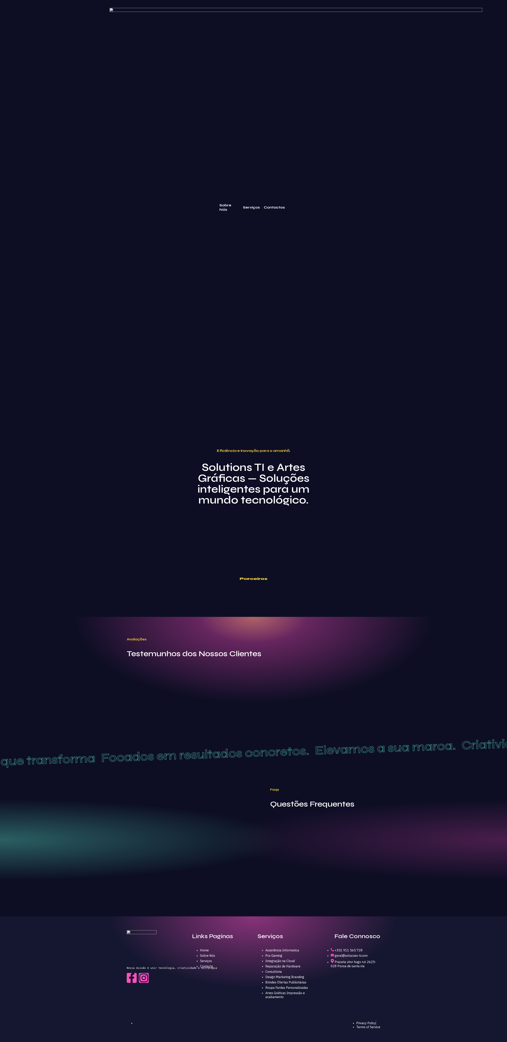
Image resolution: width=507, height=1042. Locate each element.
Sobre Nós (225, 207)
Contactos (274, 207)
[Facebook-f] (132, 978)
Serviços (251, 207)
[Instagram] (144, 978)
